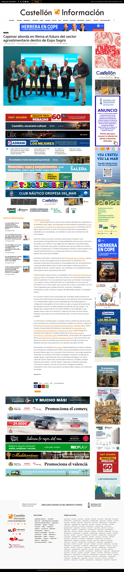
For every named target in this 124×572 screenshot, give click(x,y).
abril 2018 (93, 543)
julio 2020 (91, 536)
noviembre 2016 (111, 547)
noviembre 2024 (112, 522)
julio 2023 (83, 527)
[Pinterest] (43, 386)
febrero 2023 (67, 529)
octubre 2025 (85, 520)
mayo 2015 (86, 552)
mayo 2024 (105, 524)
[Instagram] (23, 1)
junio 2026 (80, 519)
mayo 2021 (66, 535)
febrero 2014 (88, 556)
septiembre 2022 (109, 529)
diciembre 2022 (82, 529)
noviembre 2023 (99, 526)
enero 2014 (95, 556)
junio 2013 (97, 558)
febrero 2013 (74, 559)
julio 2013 (91, 558)
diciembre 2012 (89, 559)
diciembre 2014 (67, 554)
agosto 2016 (84, 549)
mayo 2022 (87, 531)
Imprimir (37, 391)
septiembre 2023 (68, 527)
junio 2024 (98, 524)
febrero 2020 (74, 538)
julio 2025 (109, 520)
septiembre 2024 (76, 524)
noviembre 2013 (112, 556)
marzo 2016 (67, 551)
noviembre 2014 (77, 554)
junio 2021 (115, 533)
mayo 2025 (66, 522)
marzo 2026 (100, 519)
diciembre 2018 (82, 542)
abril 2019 (102, 540)
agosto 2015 (67, 552)
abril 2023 (103, 527)
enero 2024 (82, 526)
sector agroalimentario (59, 383)
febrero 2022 (108, 531)
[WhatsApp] (47, 386)
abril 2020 (111, 536)
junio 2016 (97, 549)
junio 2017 (115, 545)
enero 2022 (115, 531)
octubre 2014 (85, 554)
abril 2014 (73, 556)
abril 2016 (110, 549)
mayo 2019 (96, 540)
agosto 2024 (85, 524)
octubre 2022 (100, 529)
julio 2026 (74, 519)
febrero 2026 (108, 519)
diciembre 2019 (89, 538)
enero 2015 (114, 552)
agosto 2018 (67, 543)
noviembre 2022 (91, 529)
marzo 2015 (100, 552)
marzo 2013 (67, 559)
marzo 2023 (110, 527)
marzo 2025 (80, 522)
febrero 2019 (67, 542)
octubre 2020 (67, 536)
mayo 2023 (97, 527)
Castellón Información (42, 220)
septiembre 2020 (76, 536)
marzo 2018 (100, 543)
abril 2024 (111, 524)
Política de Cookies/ (71, 570)
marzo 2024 (67, 526)
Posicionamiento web (82, 570)
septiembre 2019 (68, 540)
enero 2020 (82, 538)
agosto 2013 (84, 558)
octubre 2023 (108, 526)
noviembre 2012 (98, 559)
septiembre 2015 (115, 551)
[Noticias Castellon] (62, 12)
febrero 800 (113, 559)
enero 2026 (115, 519)
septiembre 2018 (108, 542)
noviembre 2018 (91, 542)
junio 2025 (115, 520)
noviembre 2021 (76, 533)
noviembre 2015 (98, 551)
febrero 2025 (88, 522)
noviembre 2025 (77, 520)
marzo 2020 (67, 538)
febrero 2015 (107, 552)
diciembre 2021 (67, 533)
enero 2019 (74, 542)
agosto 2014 (103, 554)
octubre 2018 (100, 542)
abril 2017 (73, 547)
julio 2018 (73, 543)
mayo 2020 (105, 536)
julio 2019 (83, 540)
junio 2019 (89, 540)
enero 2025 (95, 522)
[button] (114, 20)
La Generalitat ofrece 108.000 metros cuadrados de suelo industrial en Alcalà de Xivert (12, 226)
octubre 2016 (67, 549)
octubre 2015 (107, 551)
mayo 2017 (66, 547)
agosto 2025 (103, 520)
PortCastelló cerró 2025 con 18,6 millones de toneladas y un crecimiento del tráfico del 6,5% (13, 247)
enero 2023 (74, 529)
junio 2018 (80, 543)
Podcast (37, 1)
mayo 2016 (104, 549)
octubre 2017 (85, 545)
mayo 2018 (86, 543)
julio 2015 (73, 552)
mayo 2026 (87, 519)
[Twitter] (21, 1)
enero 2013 (81, 559)
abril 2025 (73, 522)
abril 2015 (93, 552)
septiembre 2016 (76, 549)
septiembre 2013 (76, 558)
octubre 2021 (85, 533)
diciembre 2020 (102, 535)
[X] (39, 386)
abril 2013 (111, 558)
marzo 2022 (100, 531)
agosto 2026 (67, 519)
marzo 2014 (80, 556)
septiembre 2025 (94, 520)
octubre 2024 (67, 524)
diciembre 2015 (89, 551)
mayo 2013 (104, 558)
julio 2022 (74, 531)
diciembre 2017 (67, 545)
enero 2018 (114, 543)
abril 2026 (93, 519)
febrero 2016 (74, 551)
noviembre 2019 (99, 538)
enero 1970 (106, 559)
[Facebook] (18, 1)
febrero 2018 (107, 543)
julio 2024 (91, 524)
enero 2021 (94, 535)
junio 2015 (80, 552)
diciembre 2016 (102, 547)
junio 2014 (115, 554)
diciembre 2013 (103, 556)
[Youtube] (25, 1)
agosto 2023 (77, 527)
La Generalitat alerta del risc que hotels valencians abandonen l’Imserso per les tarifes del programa (13, 237)
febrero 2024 (74, 526)
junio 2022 (80, 531)
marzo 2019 (109, 540)
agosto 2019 (76, 540)
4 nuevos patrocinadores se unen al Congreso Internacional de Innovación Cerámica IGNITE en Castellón (13, 269)
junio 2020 (98, 536)
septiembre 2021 (94, 533)
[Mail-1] (28, 1)
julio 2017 (109, 545)
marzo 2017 (80, 547)
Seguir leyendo (47, 109)
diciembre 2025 (67, 520)
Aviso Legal (52, 570)
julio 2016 (91, 549)
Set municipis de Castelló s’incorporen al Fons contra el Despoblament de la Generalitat (13, 259)
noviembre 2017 (76, 545)
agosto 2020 (85, 536)
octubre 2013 (67, 558)
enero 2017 (94, 547)
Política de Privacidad (60, 570)
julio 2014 (109, 554)
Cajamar (36, 222)
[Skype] (25, 524)
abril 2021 (73, 535)
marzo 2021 (80, 535)
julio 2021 (109, 533)
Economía (6, 32)
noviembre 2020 (112, 535)
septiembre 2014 (94, 554)
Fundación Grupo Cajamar (75, 258)
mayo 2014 (66, 556)
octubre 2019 (107, 538)
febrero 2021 (87, 535)
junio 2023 (90, 527)
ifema (51, 383)
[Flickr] (21, 524)
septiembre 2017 (94, 545)
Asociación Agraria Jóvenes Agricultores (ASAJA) (55, 338)
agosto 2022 (67, 531)
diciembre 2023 (90, 526)
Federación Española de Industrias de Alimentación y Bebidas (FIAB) (60, 326)
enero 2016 (81, 551)
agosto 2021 (102, 533)
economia (46, 383)
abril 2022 (93, 531)
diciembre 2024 (103, 522)
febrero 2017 (87, 547)
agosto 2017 (102, 545)
